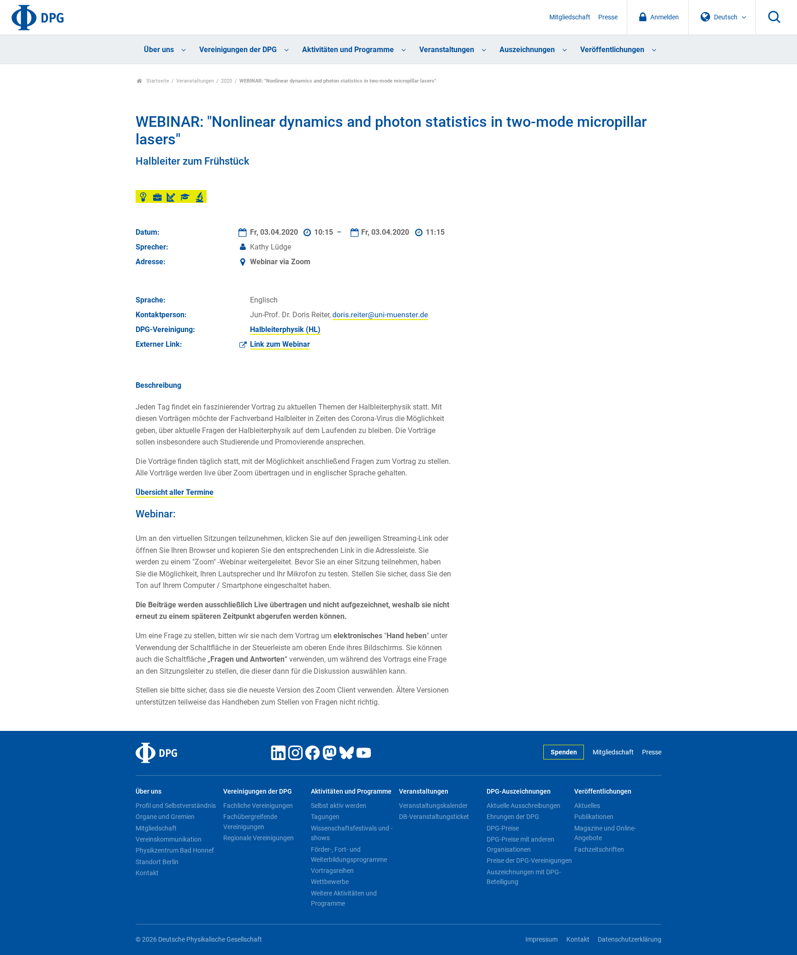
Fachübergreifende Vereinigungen (250, 821)
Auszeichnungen (527, 49)
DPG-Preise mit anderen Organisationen (520, 844)
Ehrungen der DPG (513, 816)
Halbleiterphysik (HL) (285, 329)
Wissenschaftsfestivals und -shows (352, 833)
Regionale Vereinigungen (258, 838)
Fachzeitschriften (599, 849)
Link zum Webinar (280, 344)
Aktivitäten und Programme (348, 49)
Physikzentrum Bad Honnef (175, 850)
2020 (226, 81)
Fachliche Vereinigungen (258, 805)
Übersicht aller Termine (175, 492)
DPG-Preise (503, 828)
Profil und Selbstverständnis (176, 805)
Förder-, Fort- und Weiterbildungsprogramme (349, 854)
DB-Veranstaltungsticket (434, 816)
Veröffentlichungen (612, 49)
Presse (608, 17)
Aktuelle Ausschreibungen (523, 805)
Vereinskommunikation (169, 839)
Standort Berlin (157, 862)
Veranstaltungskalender (433, 805)
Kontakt (147, 873)
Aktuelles (587, 805)
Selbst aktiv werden (338, 805)
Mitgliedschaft (569, 17)
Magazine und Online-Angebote (605, 833)
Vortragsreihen (332, 870)
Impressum (541, 939)
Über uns (159, 49)
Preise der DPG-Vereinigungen (529, 860)
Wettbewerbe (330, 881)
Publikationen (593, 816)
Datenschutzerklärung (629, 939)
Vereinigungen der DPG (238, 49)
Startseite (157, 81)
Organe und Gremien (165, 816)
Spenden (564, 752)
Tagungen (325, 816)
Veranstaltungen (446, 49)
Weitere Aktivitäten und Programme (344, 898)
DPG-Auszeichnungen (519, 791)
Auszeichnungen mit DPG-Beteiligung (524, 877)
